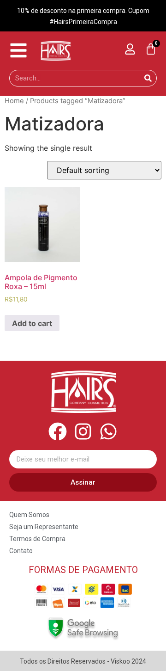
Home (14, 101)
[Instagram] (83, 431)
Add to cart (32, 323)
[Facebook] (57, 431)
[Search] (148, 78)
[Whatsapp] (108, 431)
